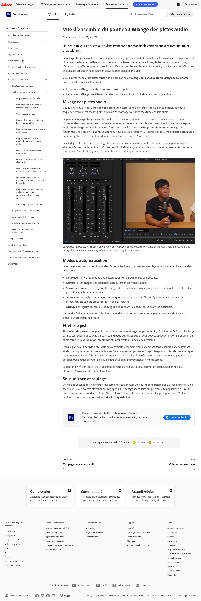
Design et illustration (13, 540)
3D (6, 552)
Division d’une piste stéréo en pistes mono (28, 152)
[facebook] (37, 595)
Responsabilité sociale (176, 549)
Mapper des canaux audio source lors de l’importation (30, 121)
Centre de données (174, 562)
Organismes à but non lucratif (97, 532)
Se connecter (191, 4)
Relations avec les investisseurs (179, 554)
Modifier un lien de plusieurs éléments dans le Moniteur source (31, 170)
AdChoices (192, 596)
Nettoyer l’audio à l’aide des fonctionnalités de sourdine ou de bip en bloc (30, 180)
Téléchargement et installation (138, 532)
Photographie (10, 536)
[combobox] (143, 14)
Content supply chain (54, 532)
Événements (172, 541)
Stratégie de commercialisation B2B (59, 545)
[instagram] (42, 595)
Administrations (92, 537)
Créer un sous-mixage (25, 114)
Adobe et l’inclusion (174, 571)
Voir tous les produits (13, 565)
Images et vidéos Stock (14, 561)
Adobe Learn (131, 541)
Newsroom (171, 545)
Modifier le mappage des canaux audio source (30, 130)
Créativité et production (55, 541)
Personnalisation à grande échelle (58, 528)
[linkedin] (53, 595)
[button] (178, 4)
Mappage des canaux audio (28, 98)
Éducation (90, 528)
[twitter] (48, 595)
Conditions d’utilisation (155, 596)
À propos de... (172, 532)
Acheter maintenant (145, 4)
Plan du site (178, 596)
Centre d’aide (132, 528)
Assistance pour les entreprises (139, 545)
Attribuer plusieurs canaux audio (30, 204)
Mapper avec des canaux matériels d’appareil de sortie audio (28, 141)
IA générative (10, 531)
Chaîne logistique (174, 558)
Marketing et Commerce (87, 4)
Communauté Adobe (135, 537)
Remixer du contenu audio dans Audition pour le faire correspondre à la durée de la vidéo (30, 193)
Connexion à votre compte (177, 528)
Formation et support (116, 4)
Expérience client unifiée (55, 537)
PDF (6, 548)
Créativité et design (24, 4)
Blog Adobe (171, 575)
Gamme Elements (12, 557)
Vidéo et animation (12, 544)
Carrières (170, 537)
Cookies (169, 596)
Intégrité (170, 566)
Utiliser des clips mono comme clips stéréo (29, 161)
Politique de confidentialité (133, 596)
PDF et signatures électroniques (54, 4)
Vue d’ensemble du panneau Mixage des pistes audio (29, 106)
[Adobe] (6, 4)
